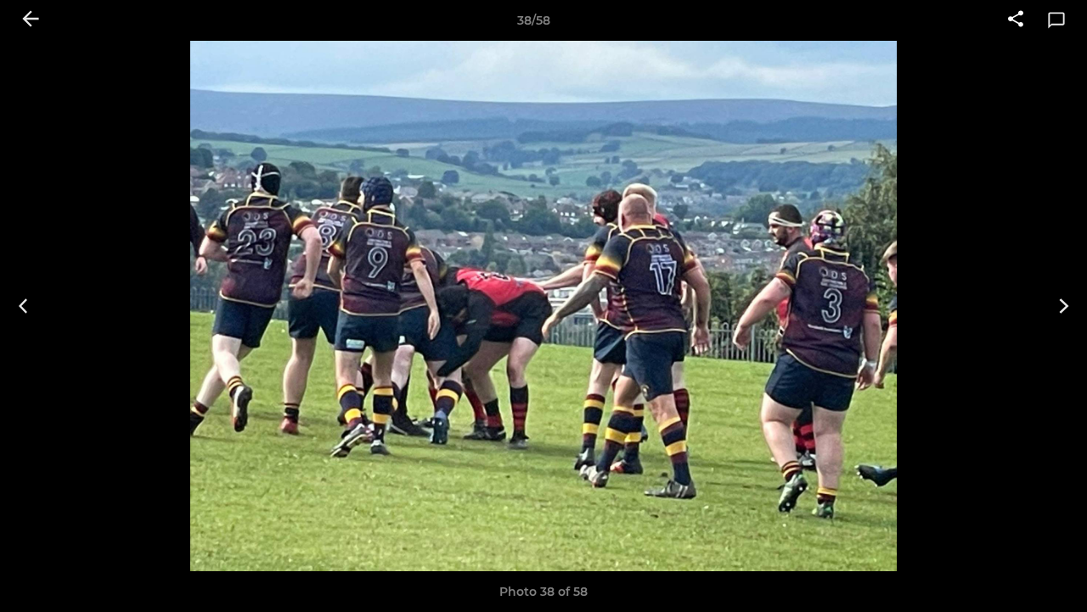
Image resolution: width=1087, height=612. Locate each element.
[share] (1015, 20)
